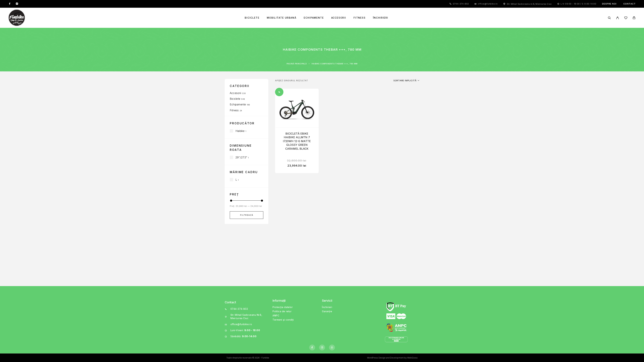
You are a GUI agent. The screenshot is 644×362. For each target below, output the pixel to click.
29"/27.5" (241, 157)
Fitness (360, 17)
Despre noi (609, 4)
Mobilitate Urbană (282, 17)
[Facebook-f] (312, 347)
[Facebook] (9, 4)
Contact (629, 4)
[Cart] (634, 18)
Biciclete (252, 17)
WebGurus (412, 357)
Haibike (240, 131)
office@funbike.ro (488, 4)
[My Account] (617, 18)
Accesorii (338, 17)
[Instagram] (17, 4)
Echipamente (314, 17)
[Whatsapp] (332, 347)
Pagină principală (297, 64)
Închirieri (380, 17)
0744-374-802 (461, 4)
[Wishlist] (626, 18)
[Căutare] (609, 18)
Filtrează (246, 215)
